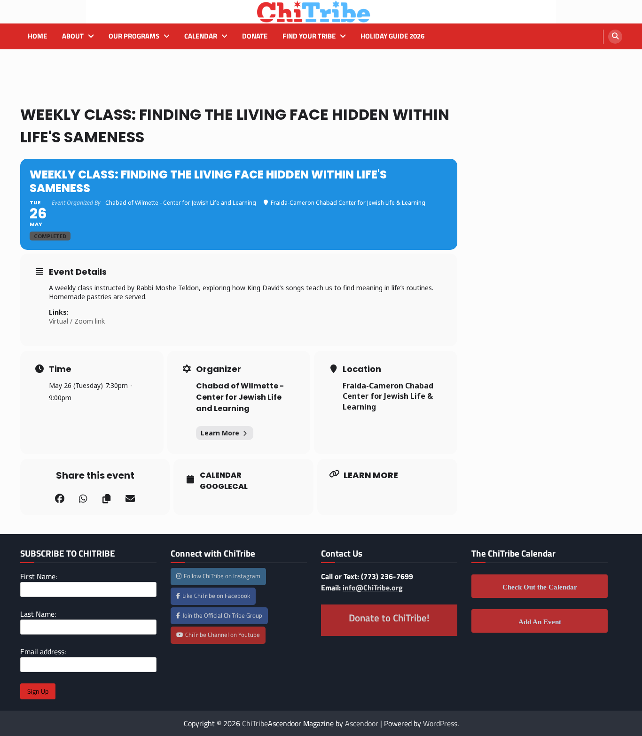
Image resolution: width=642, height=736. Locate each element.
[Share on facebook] (59, 499)
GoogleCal (224, 486)
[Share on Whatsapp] (83, 499)
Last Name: (38, 614)
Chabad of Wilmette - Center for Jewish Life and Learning (240, 397)
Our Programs (134, 36)
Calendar (200, 36)
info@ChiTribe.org (373, 587)
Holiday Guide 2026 (392, 36)
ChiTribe (255, 723)
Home (37, 36)
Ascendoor (361, 723)
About (73, 36)
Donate (254, 36)
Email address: (43, 651)
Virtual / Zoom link (77, 321)
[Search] (615, 37)
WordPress (440, 723)
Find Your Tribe (309, 36)
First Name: (38, 576)
